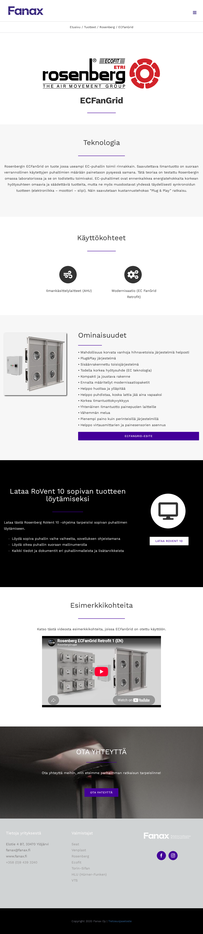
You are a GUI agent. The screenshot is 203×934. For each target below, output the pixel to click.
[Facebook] (161, 855)
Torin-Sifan (81, 868)
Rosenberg (80, 856)
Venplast (79, 850)
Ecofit (76, 862)
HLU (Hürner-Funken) (89, 874)
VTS (75, 880)
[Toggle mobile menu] (195, 12)
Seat (75, 844)
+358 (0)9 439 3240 (21, 862)
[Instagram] (173, 855)
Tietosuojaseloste (120, 921)
